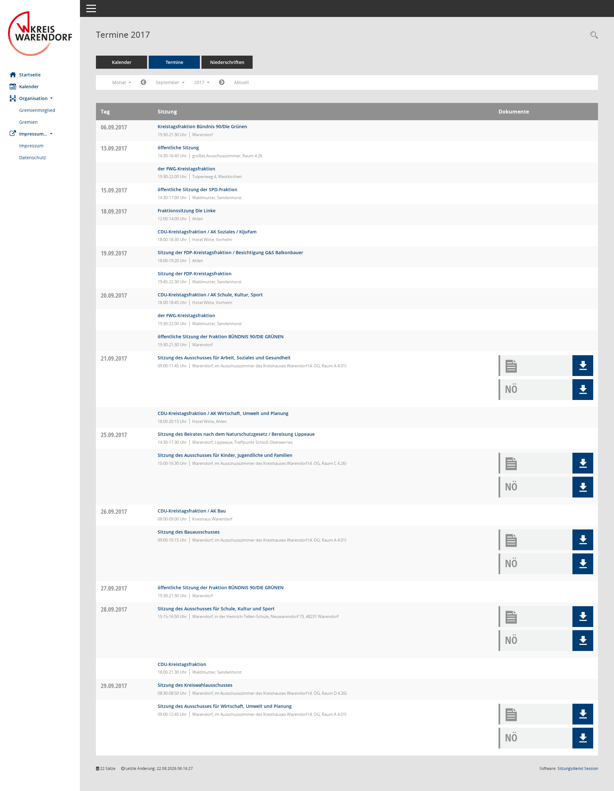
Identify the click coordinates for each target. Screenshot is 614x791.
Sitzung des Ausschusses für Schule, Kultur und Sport (216, 609)
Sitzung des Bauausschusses (189, 532)
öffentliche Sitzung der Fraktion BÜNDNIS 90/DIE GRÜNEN (221, 336)
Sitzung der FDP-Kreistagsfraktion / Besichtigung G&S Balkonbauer (230, 252)
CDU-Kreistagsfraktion (182, 664)
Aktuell (241, 82)
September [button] (168, 82)
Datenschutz (32, 157)
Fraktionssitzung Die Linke (187, 211)
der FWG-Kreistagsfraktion (186, 169)
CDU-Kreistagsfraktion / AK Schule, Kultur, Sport (210, 295)
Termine (174, 62)
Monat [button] (119, 82)
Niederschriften (227, 62)
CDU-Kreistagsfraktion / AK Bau (192, 511)
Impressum (31, 146)
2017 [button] (200, 82)
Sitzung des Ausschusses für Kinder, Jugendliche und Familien (225, 455)
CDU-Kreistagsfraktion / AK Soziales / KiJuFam (207, 232)
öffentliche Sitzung (178, 148)
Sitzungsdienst (577, 768)
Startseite (30, 75)
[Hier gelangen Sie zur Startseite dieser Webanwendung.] (40, 33)
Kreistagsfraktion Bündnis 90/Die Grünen (202, 126)
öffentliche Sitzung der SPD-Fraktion (197, 189)
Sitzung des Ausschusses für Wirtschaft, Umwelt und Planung (225, 706)
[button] (40, 98)
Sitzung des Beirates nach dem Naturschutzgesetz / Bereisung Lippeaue (236, 434)
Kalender (29, 86)
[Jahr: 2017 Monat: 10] (221, 82)
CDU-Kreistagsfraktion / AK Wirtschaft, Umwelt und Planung (223, 413)
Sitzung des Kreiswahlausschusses (195, 685)
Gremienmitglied (37, 110)
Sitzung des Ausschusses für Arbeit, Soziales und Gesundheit (224, 358)
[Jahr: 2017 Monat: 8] (143, 82)
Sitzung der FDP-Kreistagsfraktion (195, 273)
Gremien (28, 122)
